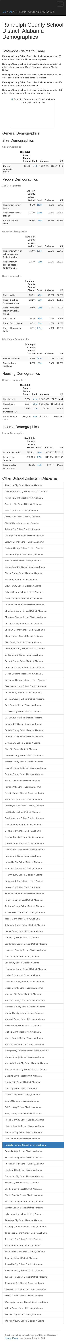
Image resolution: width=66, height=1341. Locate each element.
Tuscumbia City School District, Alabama (24, 1283)
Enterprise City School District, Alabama (24, 761)
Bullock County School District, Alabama (24, 592)
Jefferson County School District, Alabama (25, 925)
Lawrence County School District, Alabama (25, 950)
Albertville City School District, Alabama (24, 485)
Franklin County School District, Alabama (24, 818)
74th (35, 166)
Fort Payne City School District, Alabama (24, 805)
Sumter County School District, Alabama (24, 1207)
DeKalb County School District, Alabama (24, 730)
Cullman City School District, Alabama (23, 692)
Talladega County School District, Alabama (25, 1226)
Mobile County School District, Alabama (24, 1038)
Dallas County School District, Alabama (23, 717)
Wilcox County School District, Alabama (24, 1308)
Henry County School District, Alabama (23, 875)
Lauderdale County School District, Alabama (26, 944)
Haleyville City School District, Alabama (23, 862)
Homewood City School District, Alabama (24, 881)
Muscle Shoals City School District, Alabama (26, 1069)
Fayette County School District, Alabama (24, 793)
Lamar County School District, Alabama (24, 931)
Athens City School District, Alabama (22, 516)
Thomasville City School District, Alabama (25, 1251)
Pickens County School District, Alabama (24, 1126)
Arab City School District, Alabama (21, 510)
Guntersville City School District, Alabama (25, 849)
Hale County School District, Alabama (23, 856)
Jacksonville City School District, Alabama (25, 912)
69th (35, 416)
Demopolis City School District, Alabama (24, 736)
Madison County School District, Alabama (25, 1000)
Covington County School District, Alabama (25, 680)
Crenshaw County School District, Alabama (25, 686)
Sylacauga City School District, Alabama (24, 1214)
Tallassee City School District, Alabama (23, 1239)
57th (40, 363)
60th (40, 318)
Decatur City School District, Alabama (23, 724)
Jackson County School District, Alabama (24, 906)
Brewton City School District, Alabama (23, 586)
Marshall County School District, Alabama (25, 1019)
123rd (39, 358)
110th (39, 205)
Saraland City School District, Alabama (23, 1170)
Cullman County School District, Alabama (24, 699)
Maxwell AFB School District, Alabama (23, 1025)
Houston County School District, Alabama (25, 893)
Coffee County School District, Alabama (24, 655)
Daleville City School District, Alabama (23, 711)
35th (40, 220)
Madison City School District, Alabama (23, 994)
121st (39, 251)
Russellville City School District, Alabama (24, 1163)
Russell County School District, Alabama (24, 1157)
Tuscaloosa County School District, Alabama (26, 1277)
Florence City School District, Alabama (23, 799)
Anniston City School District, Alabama (23, 504)
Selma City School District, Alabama (22, 1182)
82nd (39, 452)
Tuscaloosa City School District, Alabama (24, 1270)
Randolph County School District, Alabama (25, 1145)
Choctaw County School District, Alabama (25, 630)
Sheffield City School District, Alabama (23, 1189)
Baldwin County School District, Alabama (24, 542)
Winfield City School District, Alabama (23, 1314)
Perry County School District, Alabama (23, 1113)
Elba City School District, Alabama (21, 749)
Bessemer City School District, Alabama (24, 554)
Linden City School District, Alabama (22, 975)
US (4, 11)
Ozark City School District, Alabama (22, 1101)
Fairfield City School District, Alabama (23, 787)
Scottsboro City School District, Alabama (24, 1176)
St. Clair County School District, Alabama (24, 1201)
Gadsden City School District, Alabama (23, 824)
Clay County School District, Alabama (23, 642)
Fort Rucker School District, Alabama (22, 812)
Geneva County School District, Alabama (24, 837)
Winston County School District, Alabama (24, 1321)
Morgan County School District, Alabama (24, 1057)
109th (39, 212)
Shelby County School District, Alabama (24, 1195)
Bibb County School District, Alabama (23, 560)
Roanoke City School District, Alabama (23, 1151)
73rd (35, 404)
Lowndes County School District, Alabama (25, 981)
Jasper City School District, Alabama (22, 918)
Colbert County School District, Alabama (24, 661)
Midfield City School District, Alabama (23, 1032)
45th (39, 465)
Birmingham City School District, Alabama (25, 567)
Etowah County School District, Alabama (24, 774)
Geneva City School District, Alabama (23, 831)
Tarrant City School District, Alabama (22, 1245)
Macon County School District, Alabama (24, 988)
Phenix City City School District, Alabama (24, 1120)
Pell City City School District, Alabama (23, 1107)
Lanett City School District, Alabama (22, 937)
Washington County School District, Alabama (26, 1302)
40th (40, 295)
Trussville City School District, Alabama (23, 1264)
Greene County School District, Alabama (24, 843)
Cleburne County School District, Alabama (25, 648)
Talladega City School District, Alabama (24, 1220)
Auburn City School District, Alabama (22, 529)
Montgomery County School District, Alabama (27, 1050)
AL (10, 11)
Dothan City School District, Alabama (22, 743)
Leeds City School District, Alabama (22, 962)
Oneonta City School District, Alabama (23, 1076)
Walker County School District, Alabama (24, 1295)
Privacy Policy (11, 1338)
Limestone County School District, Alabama (26, 969)
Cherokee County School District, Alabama (25, 617)
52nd (39, 328)
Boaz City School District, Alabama (21, 579)
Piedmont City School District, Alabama (23, 1132)
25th (40, 307)
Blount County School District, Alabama (24, 573)
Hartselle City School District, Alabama (23, 868)
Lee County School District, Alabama (22, 956)
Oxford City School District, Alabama (22, 1094)
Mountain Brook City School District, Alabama (27, 1063)
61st (35, 399)
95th (40, 261)
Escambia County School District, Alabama (25, 768)
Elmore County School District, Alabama (24, 755)
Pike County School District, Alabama (23, 1138)
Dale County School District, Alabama (23, 705)
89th (40, 300)
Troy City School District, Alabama (21, 1258)
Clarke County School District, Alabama (24, 636)
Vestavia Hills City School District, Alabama (25, 1289)
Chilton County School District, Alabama (24, 623)
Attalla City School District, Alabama (22, 523)
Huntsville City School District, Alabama (24, 900)
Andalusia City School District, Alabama (24, 498)
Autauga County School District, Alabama (25, 535)
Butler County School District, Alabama (23, 598)
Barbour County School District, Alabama (24, 548)
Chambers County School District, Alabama (26, 611)
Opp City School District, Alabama (21, 1088)
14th (35, 408)
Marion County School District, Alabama (24, 1013)
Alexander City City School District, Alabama (26, 491)
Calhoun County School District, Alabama (25, 604)
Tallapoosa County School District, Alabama (26, 1233)
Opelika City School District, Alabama (23, 1082)
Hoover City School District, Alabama (22, 887)
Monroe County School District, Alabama (24, 1044)
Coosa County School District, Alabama (24, 673)
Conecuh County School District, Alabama (25, 667)
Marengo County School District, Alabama (25, 1006)
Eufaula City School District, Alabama (23, 780)
